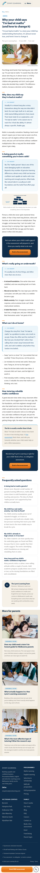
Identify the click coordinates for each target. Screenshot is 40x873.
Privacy (32, 861)
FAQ (25, 813)
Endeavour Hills (7, 810)
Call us (4, 787)
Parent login (28, 837)
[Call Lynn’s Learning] (36, 869)
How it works (28, 803)
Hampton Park (7, 806)
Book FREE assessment (17, 869)
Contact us (27, 820)
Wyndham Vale (7, 820)
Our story (27, 806)
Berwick (5, 803)
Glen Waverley (7, 813)
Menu (29, 3)
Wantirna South (7, 817)
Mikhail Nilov (34, 65)
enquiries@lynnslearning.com (11, 791)
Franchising (28, 834)
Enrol (25, 830)
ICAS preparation (30, 790)
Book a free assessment (20, 252)
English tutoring (29, 775)
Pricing (26, 794)
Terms (36, 861)
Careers (26, 817)
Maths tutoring (29, 771)
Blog (3, 12)
